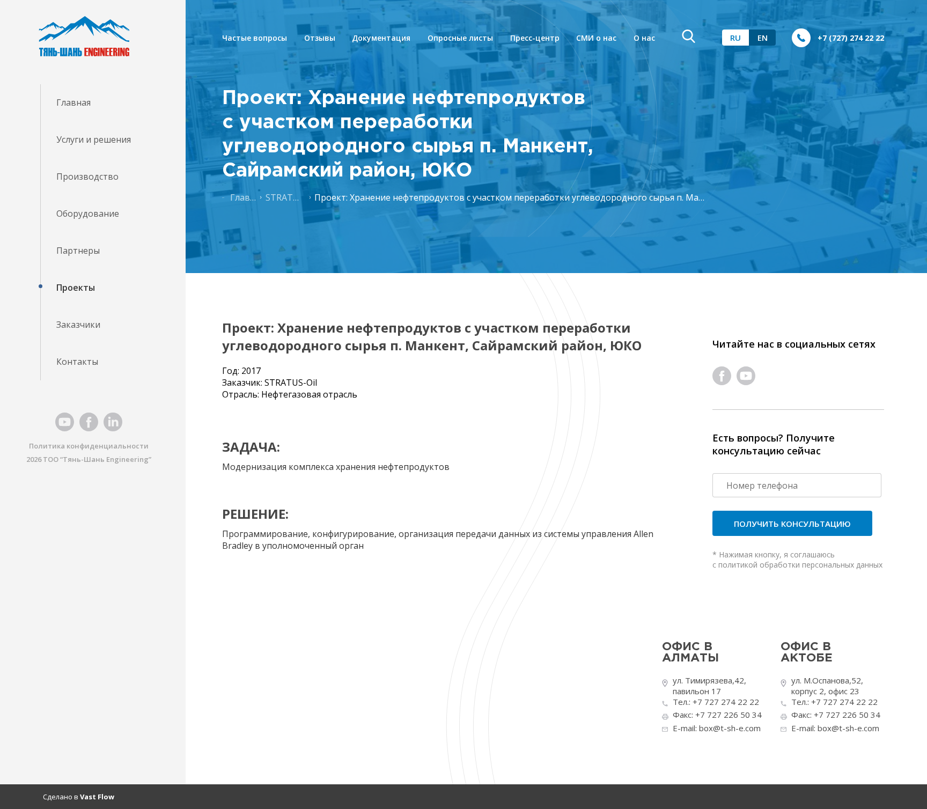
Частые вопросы (254, 38)
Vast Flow (97, 796)
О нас (644, 38)
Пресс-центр (535, 38)
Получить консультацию (792, 523)
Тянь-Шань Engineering (106, 459)
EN (762, 37)
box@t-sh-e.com (730, 728)
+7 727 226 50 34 (728, 714)
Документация (381, 38)
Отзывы (319, 38)
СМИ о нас (596, 38)
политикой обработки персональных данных (800, 565)
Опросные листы (460, 38)
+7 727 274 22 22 (726, 701)
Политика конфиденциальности (89, 446)
